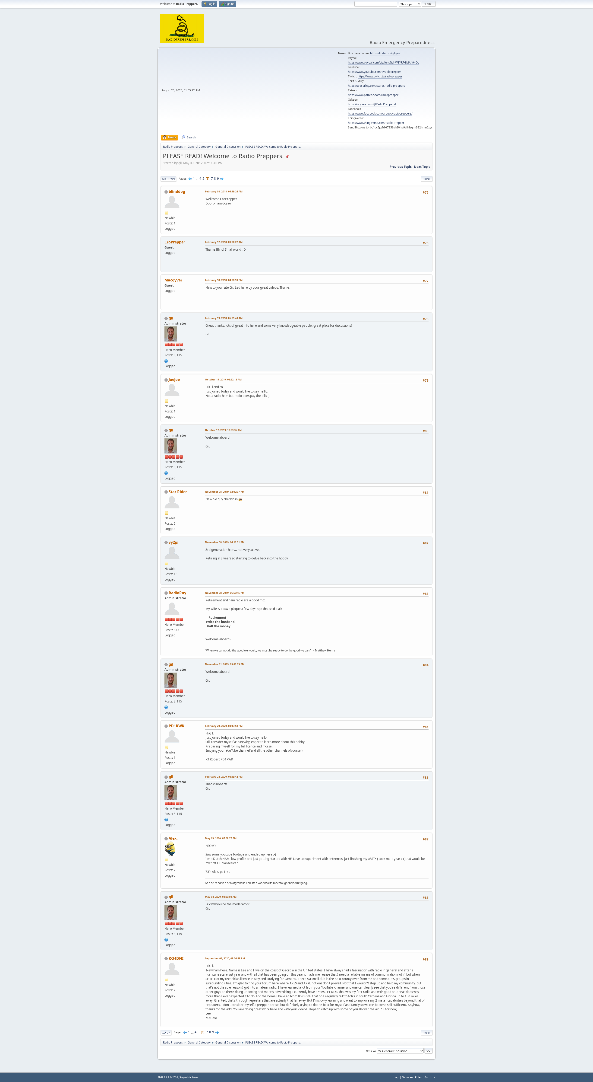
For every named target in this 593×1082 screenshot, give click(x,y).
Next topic (422, 167)
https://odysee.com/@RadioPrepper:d (372, 104)
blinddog (177, 191)
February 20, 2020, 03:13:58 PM (224, 726)
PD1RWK (176, 725)
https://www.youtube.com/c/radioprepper (374, 72)
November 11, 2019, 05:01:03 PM (224, 664)
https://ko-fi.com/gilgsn (385, 53)
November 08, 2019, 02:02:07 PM (224, 491)
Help (396, 1077)
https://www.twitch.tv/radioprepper (380, 76)
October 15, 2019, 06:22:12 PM (223, 379)
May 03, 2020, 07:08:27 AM (221, 838)
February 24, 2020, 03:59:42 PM (224, 776)
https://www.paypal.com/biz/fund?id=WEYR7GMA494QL (383, 62)
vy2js (173, 542)
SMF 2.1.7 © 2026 (168, 1077)
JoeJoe (174, 379)
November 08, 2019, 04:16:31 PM (224, 542)
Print (426, 179)
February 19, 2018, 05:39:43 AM (224, 318)
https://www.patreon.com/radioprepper (373, 95)
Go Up (166, 1032)
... (197, 178)
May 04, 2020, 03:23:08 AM (221, 896)
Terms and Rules (412, 1077)
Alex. (173, 838)
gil (171, 318)
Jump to (370, 1051)
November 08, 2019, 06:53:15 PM (224, 592)
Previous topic (401, 167)
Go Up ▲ (430, 1077)
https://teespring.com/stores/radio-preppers (376, 86)
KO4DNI (176, 958)
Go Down (168, 179)
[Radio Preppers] (166, 360)
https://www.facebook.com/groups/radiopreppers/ (380, 113)
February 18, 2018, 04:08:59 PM (224, 280)
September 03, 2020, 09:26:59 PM (225, 958)
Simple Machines (188, 1077)
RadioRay (177, 592)
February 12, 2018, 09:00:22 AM (224, 242)
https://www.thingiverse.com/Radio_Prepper (376, 123)
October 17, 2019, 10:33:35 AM (223, 430)
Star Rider (178, 491)
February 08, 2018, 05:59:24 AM (224, 191)
